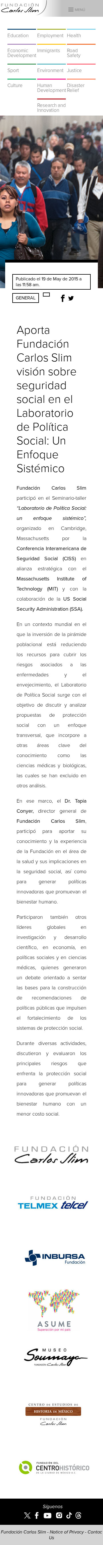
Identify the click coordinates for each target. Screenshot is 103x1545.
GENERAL (25, 298)
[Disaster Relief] (81, 76)
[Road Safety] (81, 41)
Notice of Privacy (67, 1532)
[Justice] (81, 61)
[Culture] (21, 76)
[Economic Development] (21, 41)
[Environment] (51, 61)
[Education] (21, 26)
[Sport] (21, 61)
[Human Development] (51, 76)
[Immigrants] (51, 41)
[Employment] (51, 26)
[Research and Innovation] (51, 96)
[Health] (81, 26)
